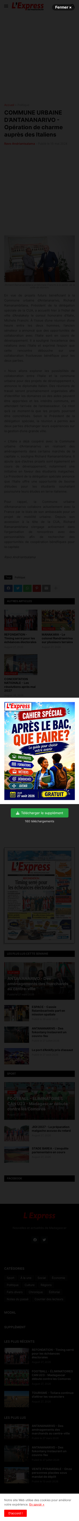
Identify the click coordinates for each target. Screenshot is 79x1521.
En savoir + (36, 1504)
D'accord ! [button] (15, 1513)
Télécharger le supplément (42, 813)
